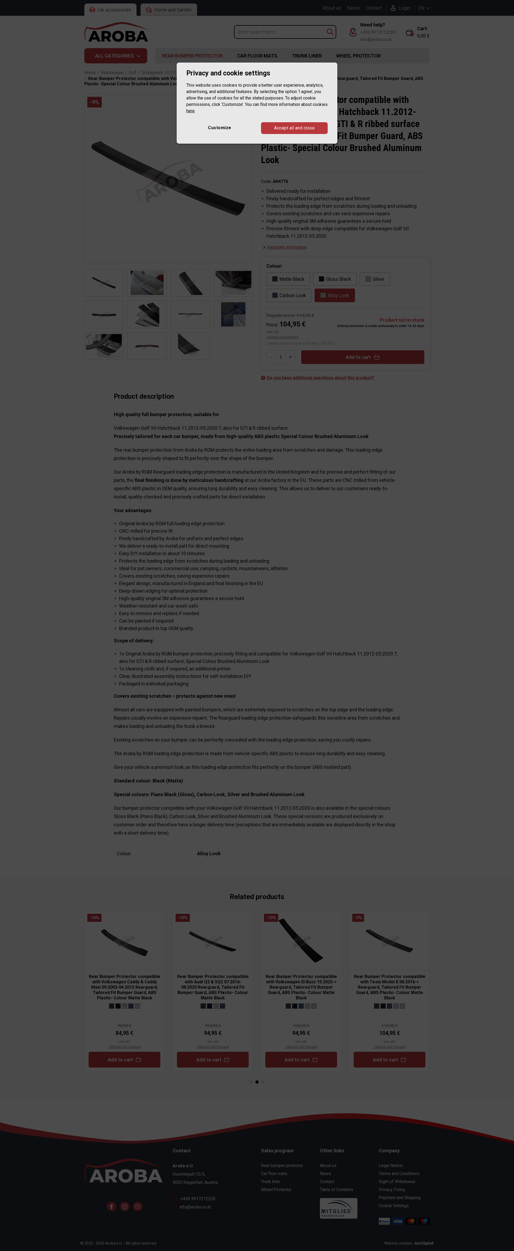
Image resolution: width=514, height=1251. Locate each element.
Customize (219, 127)
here (190, 110)
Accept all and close (294, 128)
